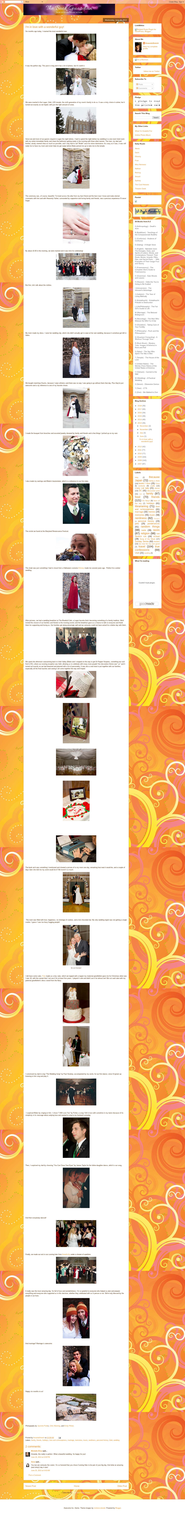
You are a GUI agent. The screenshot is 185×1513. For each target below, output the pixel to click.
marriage (71, 1440)
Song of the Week (147, 539)
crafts (152, 486)
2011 (140, 450)
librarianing (141, 506)
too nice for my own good (149, 544)
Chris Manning (55, 1426)
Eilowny (138, 156)
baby (136, 477)
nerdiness (92, 1440)
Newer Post (30, 1486)
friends (38, 1440)
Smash (137, 176)
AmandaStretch (152, 43)
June (142, 436)
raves (156, 530)
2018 (140, 406)
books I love (144, 483)
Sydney (138, 181)
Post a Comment (35, 1475)
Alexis (137, 149)
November (144, 429)
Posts (140, 84)
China (157, 483)
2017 (140, 409)
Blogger (118, 1508)
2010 (140, 453)
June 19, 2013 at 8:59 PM (40, 1457)
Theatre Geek (140, 189)
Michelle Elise (36, 1451)
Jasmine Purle (42, 1426)
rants (143, 530)
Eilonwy (81, 568)
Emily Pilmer (69, 1426)
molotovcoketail (99, 1508)
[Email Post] (59, 1438)
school (156, 536)
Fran (43, 976)
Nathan (138, 169)
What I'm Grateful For (143, 131)
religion (145, 533)
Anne (33, 1462)
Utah (111, 1440)
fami (140, 494)
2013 (140, 423)
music (85, 1440)
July (141, 433)
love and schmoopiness (58, 1440)
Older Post (122, 1486)
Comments (142, 88)
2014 (140, 419)
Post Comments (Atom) (81, 1493)
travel (142, 546)
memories (78, 1440)
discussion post (153, 491)
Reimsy (138, 173)
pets (137, 523)
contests (141, 486)
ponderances (153, 523)
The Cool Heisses (142, 185)
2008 (140, 460)
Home (76, 1486)
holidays (45, 1440)
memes (151, 512)
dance (157, 488)
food (137, 496)
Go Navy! (146, 501)
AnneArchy (66, 1254)
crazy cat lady (142, 488)
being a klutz (154, 481)
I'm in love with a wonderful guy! (146, 440)
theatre (157, 541)
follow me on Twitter (152, 71)
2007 (140, 464)
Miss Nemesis (140, 165)
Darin (137, 153)
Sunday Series (142, 541)
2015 (140, 416)
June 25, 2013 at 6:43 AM (40, 1470)
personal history (102, 1440)
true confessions (147, 548)
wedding (116, 1440)
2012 (140, 447)
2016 (140, 413)
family (33, 1440)
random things (150, 526)
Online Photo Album (143, 135)
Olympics (157, 518)
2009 (140, 457)
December (144, 426)
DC (140, 490)
